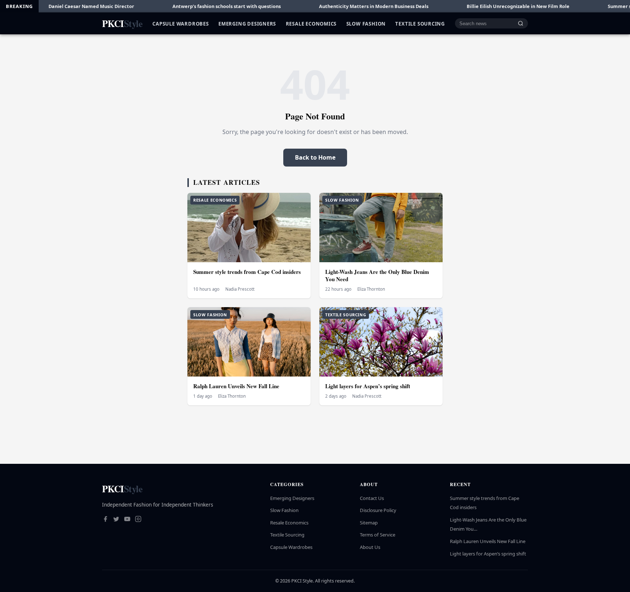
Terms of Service (377, 534)
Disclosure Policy (378, 510)
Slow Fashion (366, 23)
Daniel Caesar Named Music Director (62, 6)
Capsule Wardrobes (180, 23)
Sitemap (369, 522)
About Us (370, 547)
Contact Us (372, 498)
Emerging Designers (247, 23)
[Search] (520, 23)
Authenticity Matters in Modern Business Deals (344, 6)
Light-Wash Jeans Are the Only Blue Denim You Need (377, 275)
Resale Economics (311, 23)
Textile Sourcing (420, 23)
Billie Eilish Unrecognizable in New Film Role (489, 6)
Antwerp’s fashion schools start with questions (197, 6)
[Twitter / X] (116, 520)
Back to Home (315, 157)
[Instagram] (138, 520)
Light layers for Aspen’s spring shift (367, 386)
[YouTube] (127, 520)
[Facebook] (105, 520)
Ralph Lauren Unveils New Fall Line (236, 386)
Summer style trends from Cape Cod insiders (247, 272)
